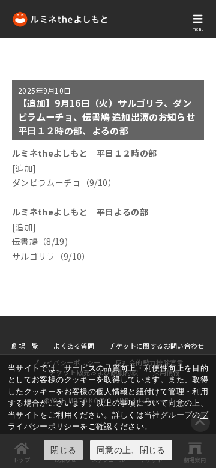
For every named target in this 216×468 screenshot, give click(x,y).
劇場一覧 (24, 345)
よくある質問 (73, 345)
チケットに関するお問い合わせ (157, 345)
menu (198, 29)
